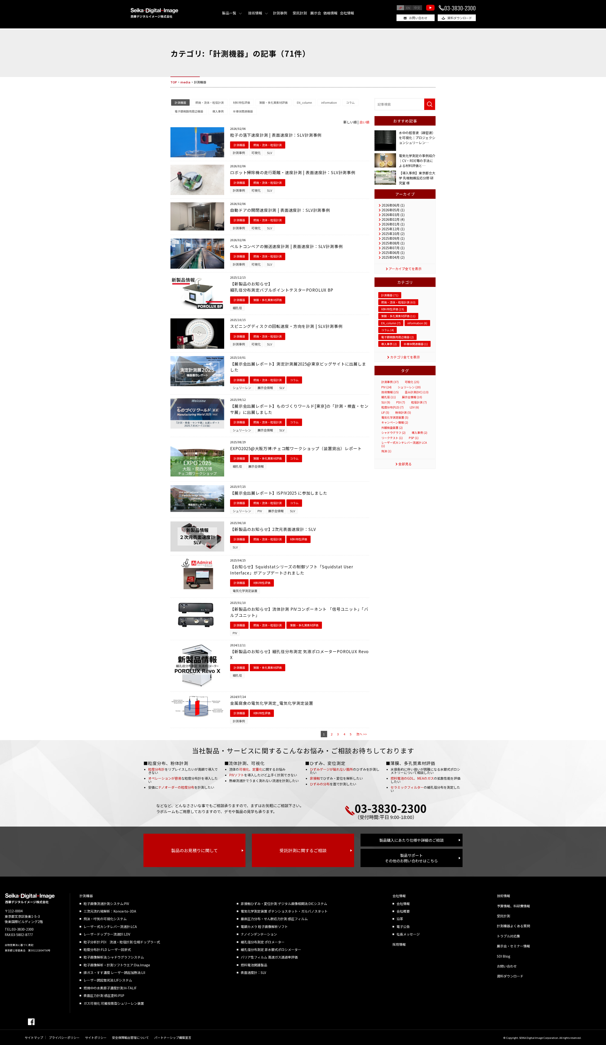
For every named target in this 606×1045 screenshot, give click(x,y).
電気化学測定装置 (245, 590)
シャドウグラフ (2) (393, 432)
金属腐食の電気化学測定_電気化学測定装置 (271, 703)
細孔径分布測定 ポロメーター (263, 942)
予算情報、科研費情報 (513, 906)
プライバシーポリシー (64, 1037)
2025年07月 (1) (393, 247)
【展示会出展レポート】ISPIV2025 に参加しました (278, 493)
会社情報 (347, 13)
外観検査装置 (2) (392, 427)
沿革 (400, 918)
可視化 (256, 152)
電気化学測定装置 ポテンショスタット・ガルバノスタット (284, 911)
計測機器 (180, 102)
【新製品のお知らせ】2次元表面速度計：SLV (273, 529)
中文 (417, 7)
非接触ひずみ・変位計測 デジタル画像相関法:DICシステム (284, 903)
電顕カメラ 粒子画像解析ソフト (264, 926)
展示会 (315, 13)
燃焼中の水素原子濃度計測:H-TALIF (110, 988)
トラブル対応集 (508, 936)
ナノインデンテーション (259, 934)
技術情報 (255, 13)
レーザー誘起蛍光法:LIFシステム (108, 980)
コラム (350, 102)
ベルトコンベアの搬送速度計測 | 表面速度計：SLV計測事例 (286, 246)
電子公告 (403, 926)
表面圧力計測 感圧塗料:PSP (104, 995)
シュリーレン (242, 387)
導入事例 (218, 111)
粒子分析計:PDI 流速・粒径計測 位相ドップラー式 (122, 942)
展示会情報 (265, 387)
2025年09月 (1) (393, 238)
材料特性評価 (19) (392, 309)
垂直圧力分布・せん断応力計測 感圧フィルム (274, 918)
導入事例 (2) (389, 344)
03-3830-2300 (460, 8)
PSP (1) (414, 437)
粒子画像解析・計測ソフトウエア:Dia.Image (117, 965)
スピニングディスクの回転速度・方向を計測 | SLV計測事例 (286, 326)
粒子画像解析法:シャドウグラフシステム (114, 957)
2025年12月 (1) (393, 229)
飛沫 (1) (386, 451)
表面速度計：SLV (253, 972)
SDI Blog (503, 956)
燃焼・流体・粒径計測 (209, 102)
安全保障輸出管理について (130, 1037)
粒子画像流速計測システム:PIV (106, 903)
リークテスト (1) (392, 437)
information (329, 102)
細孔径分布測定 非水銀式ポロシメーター (271, 949)
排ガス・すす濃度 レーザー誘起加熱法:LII (114, 972)
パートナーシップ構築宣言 (172, 1037)
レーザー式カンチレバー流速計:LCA (110, 926)
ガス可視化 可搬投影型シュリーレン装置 (114, 1003)
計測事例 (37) (390, 382)
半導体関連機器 (243, 111)
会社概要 (403, 911)
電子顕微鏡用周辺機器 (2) (397, 337)
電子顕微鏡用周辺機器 (189, 111)
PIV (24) (386, 387)
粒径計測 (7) (419, 402)
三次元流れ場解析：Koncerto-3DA (110, 911)
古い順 (364, 122)
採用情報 (399, 944)
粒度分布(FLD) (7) (392, 407)
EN (408, 7)
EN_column (304, 102)
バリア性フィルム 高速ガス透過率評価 (269, 957)
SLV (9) (385, 402)
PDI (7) (400, 402)
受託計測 (300, 13)
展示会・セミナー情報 (513, 946)
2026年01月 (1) (393, 224)
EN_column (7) (391, 323)
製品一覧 (229, 13)
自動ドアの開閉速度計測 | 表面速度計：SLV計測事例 (280, 210)
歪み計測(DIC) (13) (416, 392)
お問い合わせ (418, 18)
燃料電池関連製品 (254, 965)
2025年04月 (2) (393, 257)
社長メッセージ (408, 934)
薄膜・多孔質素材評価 (273, 102)
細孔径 (237, 308)
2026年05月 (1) (393, 210)
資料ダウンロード (459, 18)
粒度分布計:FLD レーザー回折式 (107, 949)
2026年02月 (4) (393, 219)
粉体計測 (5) (403, 412)
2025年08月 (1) (393, 243)
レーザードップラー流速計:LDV (107, 934)
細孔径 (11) (388, 397)
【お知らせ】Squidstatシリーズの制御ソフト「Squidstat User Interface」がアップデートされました (291, 570)
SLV (269, 152)
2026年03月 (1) (393, 214)
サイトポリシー (96, 1037)
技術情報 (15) (390, 392)
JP (400, 7)
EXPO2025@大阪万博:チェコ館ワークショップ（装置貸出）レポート (296, 448)
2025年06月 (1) (393, 252)
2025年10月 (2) (393, 233)
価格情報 (330, 13)
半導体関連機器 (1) (416, 344)
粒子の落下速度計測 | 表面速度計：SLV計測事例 (275, 135)
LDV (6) (414, 407)
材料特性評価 (241, 102)
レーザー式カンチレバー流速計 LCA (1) (404, 444)
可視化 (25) (412, 382)
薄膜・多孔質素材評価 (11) (398, 316)
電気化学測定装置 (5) (394, 417)
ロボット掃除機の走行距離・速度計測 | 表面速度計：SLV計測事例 (292, 172)
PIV (260, 511)
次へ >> (361, 734)
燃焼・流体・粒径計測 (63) (398, 302)
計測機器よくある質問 (513, 925)
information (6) (417, 323)
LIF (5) (385, 412)
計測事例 (280, 13)
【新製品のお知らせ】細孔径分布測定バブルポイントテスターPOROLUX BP (281, 287)
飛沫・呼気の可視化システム (105, 918)
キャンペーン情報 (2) (394, 422)
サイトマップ (34, 1037)
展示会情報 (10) (412, 397)
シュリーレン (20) (409, 387)
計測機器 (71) (389, 295)
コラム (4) (387, 330)
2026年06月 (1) (393, 205)
